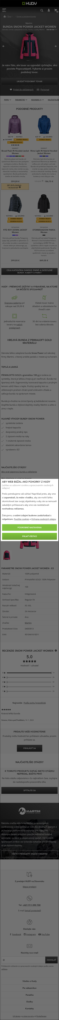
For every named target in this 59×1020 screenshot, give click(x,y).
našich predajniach (16, 326)
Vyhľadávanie (41, 10)
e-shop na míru (28, 1016)
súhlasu (4, 969)
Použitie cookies (21, 519)
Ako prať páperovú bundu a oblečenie (19, 471)
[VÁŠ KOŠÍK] (55, 10)
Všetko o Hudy (30, 981)
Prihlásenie (48, 10)
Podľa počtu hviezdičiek (35, 702)
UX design (16, 1016)
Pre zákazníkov (29, 988)
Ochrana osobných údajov (43, 519)
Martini (28, 623)
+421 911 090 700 (31, 905)
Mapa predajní (29, 886)
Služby (29, 1001)
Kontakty (29, 1008)
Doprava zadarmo (13, 303)
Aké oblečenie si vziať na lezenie (16, 478)
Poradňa (29, 995)
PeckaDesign (41, 1016)
